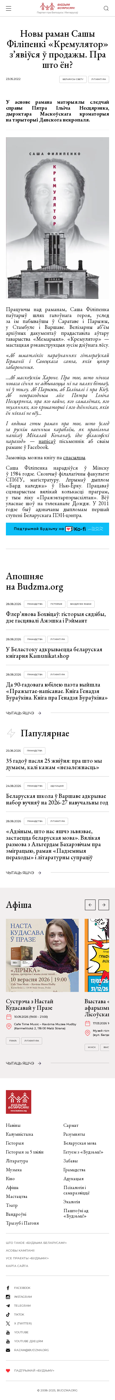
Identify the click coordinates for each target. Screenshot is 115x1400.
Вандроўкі (16, 1214)
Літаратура (98, 79)
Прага (13, 1040)
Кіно (10, 1178)
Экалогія (71, 1202)
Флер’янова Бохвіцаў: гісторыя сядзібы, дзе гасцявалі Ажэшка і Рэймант (56, 617)
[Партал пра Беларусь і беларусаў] (57, 8)
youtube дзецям (28, 1341)
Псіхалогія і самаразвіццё (76, 1190)
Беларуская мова (79, 1143)
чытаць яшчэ (20, 713)
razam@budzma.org (31, 1350)
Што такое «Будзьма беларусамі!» (36, 1243)
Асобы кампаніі (20, 1250)
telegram (22, 1306)
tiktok (19, 1314)
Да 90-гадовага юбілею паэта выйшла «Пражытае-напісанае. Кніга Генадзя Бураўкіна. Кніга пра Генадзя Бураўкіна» (57, 691)
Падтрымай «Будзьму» (34, 1370)
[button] (103, 905)
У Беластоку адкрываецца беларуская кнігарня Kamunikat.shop (54, 652)
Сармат (70, 1125)
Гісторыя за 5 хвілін (25, 1152)
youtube (21, 1332)
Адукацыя (57, 786)
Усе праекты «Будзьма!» (27, 1258)
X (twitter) (23, 1323)
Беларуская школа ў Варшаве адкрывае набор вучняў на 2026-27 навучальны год (57, 799)
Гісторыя (56, 604)
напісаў (47, 441)
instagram (23, 1297)
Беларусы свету (73, 79)
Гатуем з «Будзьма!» (83, 1152)
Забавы (70, 1161)
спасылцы (74, 457)
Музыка (14, 1170)
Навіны (13, 1125)
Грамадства (34, 604)
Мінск (92, 1047)
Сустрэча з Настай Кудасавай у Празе (29, 1004)
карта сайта (17, 1266)
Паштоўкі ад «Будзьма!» (75, 1213)
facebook (22, 1288)
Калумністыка (19, 1134)
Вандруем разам (80, 604)
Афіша (12, 1187)
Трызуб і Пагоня (22, 1223)
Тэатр (12, 1205)
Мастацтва (16, 1196)
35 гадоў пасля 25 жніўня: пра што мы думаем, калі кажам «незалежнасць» (54, 764)
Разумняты (74, 1134)
